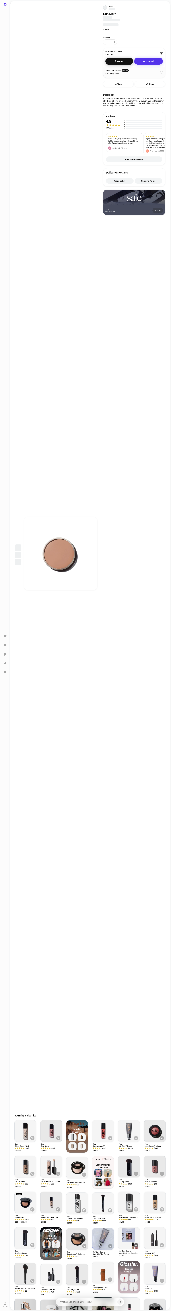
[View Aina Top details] (108, 1182)
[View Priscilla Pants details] (108, 1173)
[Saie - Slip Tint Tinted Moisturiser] (103, 1239)
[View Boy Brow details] (133, 1278)
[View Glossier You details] (124, 1278)
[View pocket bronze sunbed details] (82, 1137)
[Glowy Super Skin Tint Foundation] (155, 1202)
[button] (134, 122)
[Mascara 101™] (155, 1238)
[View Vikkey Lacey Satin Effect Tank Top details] (46, 1244)
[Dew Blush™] (51, 1131)
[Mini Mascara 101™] (51, 1274)
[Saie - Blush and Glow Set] (129, 1238)
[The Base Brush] (25, 1238)
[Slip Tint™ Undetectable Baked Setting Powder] (77, 1167)
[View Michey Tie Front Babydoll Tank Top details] (56, 1253)
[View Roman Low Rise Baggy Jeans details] (56, 1244)
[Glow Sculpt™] (25, 1202)
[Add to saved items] (32, 1138)
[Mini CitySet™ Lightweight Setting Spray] (129, 1202)
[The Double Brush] (103, 1203)
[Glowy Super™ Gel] (25, 1131)
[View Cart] (5, 654)
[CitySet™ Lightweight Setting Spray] (77, 1203)
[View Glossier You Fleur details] (124, 1287)
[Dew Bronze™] (25, 1166)
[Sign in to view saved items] (5, 672)
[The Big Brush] (129, 1166)
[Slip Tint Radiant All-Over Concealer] (51, 1166)
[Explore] (5, 645)
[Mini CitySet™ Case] (103, 1272)
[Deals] (5, 663)
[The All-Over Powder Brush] (25, 1274)
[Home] (5, 636)
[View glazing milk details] (72, 1137)
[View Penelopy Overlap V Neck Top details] (46, 1253)
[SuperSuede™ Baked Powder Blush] (155, 1131)
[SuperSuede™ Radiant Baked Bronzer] (77, 1239)
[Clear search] (120, 1302)
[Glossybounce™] (103, 1131)
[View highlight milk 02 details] (82, 1146)
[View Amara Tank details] (98, 1173)
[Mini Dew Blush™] (155, 1166)
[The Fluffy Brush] (77, 1274)
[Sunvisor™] (155, 1274)
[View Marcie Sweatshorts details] (98, 1182)
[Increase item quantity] (114, 42)
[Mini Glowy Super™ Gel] (51, 1202)
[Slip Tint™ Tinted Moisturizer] (129, 1131)
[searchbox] (90, 1302)
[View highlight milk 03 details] (72, 1146)
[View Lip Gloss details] (133, 1287)
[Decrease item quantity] (105, 42)
